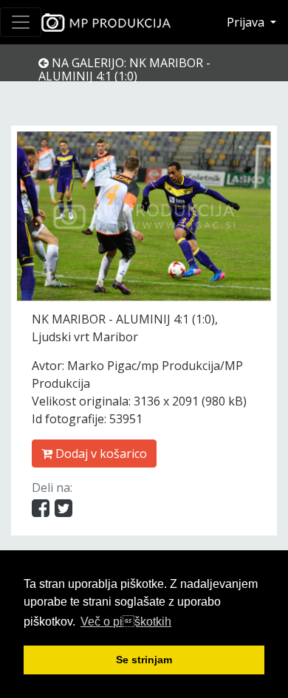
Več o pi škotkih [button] (125, 621)
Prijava (247, 22)
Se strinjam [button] (144, 660)
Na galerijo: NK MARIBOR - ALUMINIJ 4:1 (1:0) (124, 69)
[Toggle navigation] (20, 22)
